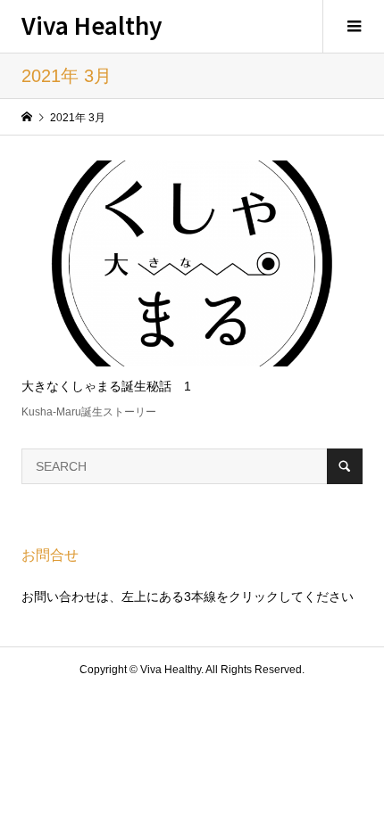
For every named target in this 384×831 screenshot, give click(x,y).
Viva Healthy (92, 24)
